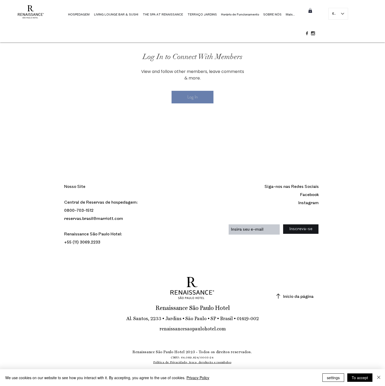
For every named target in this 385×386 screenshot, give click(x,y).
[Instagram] (313, 33)
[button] (310, 10)
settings (333, 377)
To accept (360, 377)
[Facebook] (307, 33)
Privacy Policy (197, 377)
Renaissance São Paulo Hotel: (93, 234)
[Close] (379, 377)
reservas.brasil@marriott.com (93, 218)
